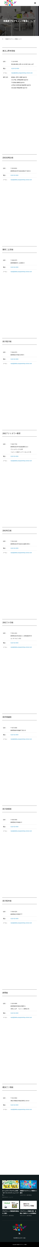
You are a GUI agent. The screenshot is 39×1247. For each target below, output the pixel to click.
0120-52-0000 (15, 68)
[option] (20, 1198)
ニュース (11, 1197)
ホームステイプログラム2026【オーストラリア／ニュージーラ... (10, 1193)
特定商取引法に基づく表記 (20, 1238)
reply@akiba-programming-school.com (21, 73)
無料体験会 (29, 1195)
